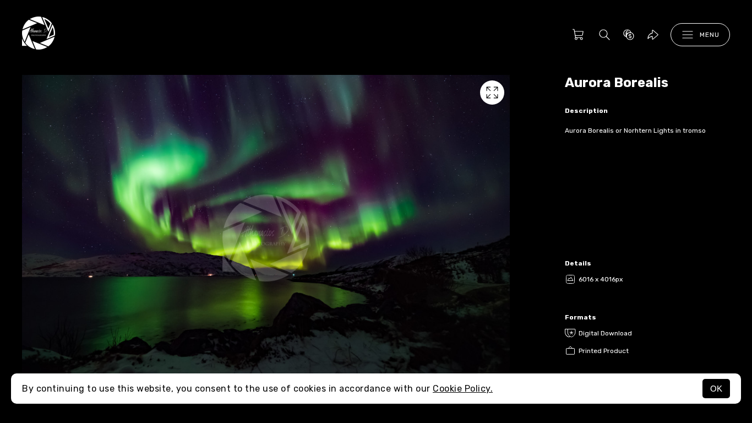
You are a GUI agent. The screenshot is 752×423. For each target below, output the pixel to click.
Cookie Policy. (463, 388)
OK (716, 388)
